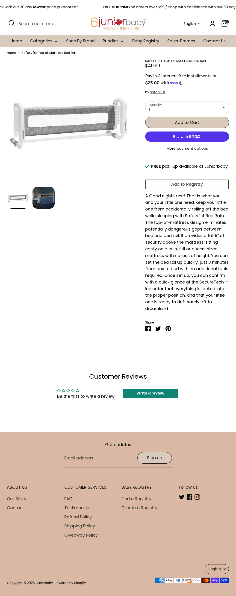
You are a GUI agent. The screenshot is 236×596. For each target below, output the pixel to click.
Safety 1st (157, 92)
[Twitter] (181, 497)
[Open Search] (11, 23)
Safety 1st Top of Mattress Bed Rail (49, 53)
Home (16, 41)
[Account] (212, 23)
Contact (15, 508)
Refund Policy (78, 517)
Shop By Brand (80, 41)
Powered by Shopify (70, 583)
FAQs (69, 499)
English (189, 23)
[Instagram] (197, 497)
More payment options (187, 148)
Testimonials (77, 508)
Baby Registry (145, 41)
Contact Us (214, 41)
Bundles (111, 41)
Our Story (16, 499)
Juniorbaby (44, 583)
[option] (69, 123)
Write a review (150, 393)
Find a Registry (136, 499)
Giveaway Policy (81, 535)
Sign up (154, 458)
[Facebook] (189, 497)
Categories (41, 41)
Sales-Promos (181, 41)
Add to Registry (187, 184)
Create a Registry (139, 508)
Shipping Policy (79, 526)
